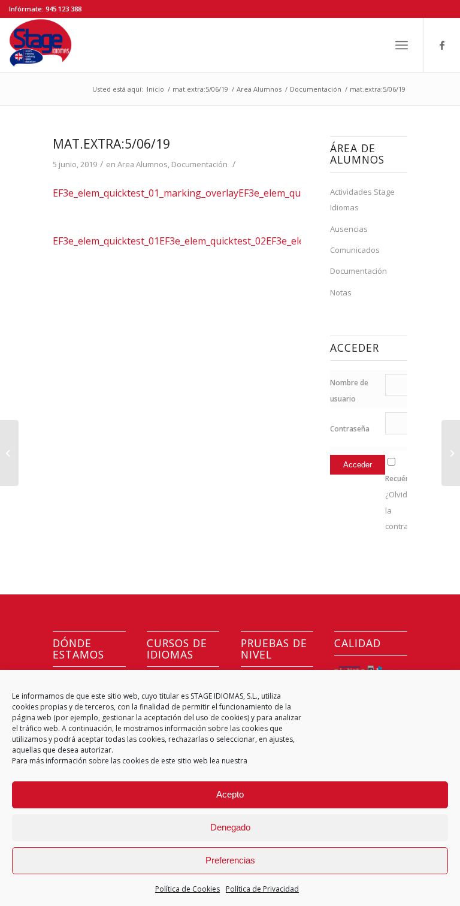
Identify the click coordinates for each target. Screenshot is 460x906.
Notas (341, 292)
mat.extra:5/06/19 (111, 143)
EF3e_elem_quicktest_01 (106, 240)
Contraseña (350, 429)
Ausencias (349, 229)
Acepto (230, 794)
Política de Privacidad (262, 889)
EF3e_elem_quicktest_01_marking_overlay (145, 193)
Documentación (199, 164)
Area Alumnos (142, 164)
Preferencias (230, 860)
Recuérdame (406, 478)
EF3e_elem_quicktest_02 (212, 240)
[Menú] (401, 45)
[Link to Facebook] (442, 45)
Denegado (230, 827)
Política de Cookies (187, 889)
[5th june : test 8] (9, 453)
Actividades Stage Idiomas (362, 199)
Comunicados (355, 249)
